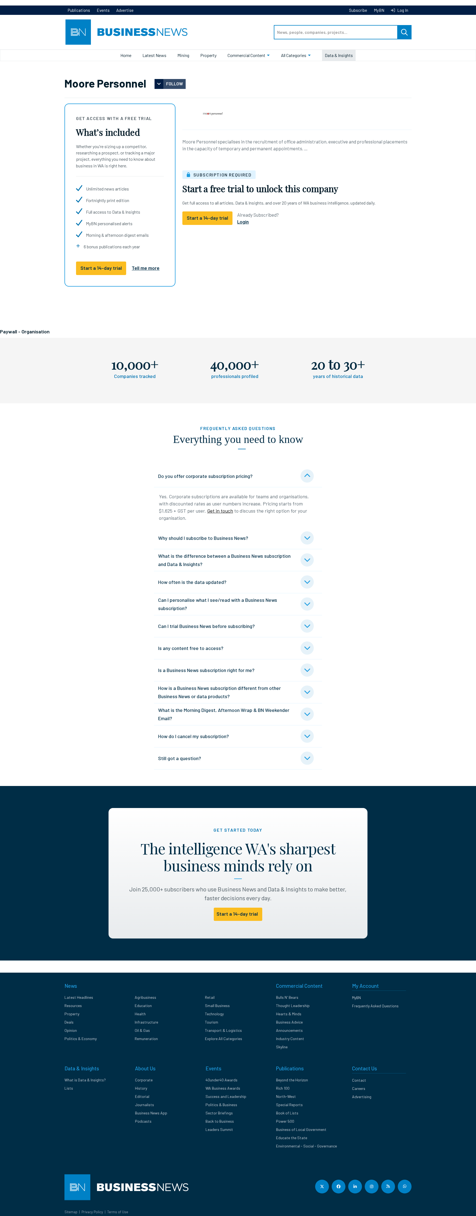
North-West (286, 1096)
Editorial (142, 1096)
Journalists (144, 1104)
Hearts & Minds (288, 1013)
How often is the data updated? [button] (192, 582)
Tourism (211, 1022)
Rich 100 (283, 1088)
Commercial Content (246, 55)
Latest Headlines (78, 997)
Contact (359, 1080)
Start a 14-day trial (101, 268)
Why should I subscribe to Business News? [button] (203, 538)
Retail (210, 997)
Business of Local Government (301, 1129)
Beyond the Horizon (292, 1080)
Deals (69, 1022)
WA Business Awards (222, 1088)
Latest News (154, 55)
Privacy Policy (92, 1212)
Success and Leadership (225, 1096)
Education (143, 1005)
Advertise (125, 10)
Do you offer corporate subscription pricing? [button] (205, 476)
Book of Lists (287, 1113)
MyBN (379, 10)
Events (103, 10)
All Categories (293, 55)
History (141, 1088)
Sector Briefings (219, 1113)
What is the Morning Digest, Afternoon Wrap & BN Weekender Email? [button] (223, 714)
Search (404, 32)
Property (208, 55)
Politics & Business (221, 1104)
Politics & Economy (80, 1038)
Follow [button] (174, 83)
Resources (73, 1005)
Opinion (70, 1030)
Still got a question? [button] (179, 758)
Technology (214, 1013)
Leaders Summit (219, 1129)
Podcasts (143, 1121)
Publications (79, 10)
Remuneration (146, 1038)
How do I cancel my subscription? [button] (193, 736)
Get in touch (220, 511)
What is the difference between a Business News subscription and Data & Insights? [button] (224, 560)
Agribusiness (145, 997)
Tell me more (145, 268)
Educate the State (291, 1137)
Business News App (151, 1113)
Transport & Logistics (223, 1030)
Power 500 (285, 1121)
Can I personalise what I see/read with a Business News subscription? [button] (217, 604)
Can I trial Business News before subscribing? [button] (206, 626)
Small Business (217, 1005)
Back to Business (219, 1121)
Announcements (289, 1030)
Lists (68, 1088)
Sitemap (70, 1212)
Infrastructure (146, 1022)
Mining (183, 55)
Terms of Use (117, 1212)
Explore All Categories (223, 1038)
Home (125, 55)
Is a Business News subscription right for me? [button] (206, 670)
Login (243, 221)
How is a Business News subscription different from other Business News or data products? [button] (219, 692)
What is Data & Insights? (85, 1080)
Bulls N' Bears (287, 997)
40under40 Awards (221, 1080)
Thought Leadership (293, 1005)
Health (140, 1013)
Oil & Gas (142, 1030)
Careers (358, 1088)
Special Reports (289, 1104)
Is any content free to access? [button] (190, 648)
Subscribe (358, 10)
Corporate (144, 1080)
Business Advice (289, 1022)
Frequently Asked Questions (375, 1005)
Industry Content (290, 1038)
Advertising (361, 1096)
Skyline (282, 1046)
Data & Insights (339, 55)
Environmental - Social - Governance (306, 1146)
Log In (402, 10)
